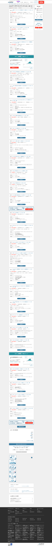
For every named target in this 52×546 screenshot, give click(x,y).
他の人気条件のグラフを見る (29, 440)
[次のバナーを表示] (31, 457)
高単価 (14, 449)
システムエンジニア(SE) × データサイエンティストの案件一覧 (27, 491)
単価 (36, 17)
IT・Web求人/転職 (35, 0)
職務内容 (27, 449)
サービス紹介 (21, 2)
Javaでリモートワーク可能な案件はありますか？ (15, 501)
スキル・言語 (40, 14)
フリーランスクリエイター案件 (40, 0)
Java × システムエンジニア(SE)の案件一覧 (14, 490)
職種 (36, 14)
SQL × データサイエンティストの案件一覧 (14, 491)
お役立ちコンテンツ (26, 2)
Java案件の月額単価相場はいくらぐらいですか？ (15, 498)
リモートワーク (21, 449)
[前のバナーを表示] (11, 457)
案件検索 (18, 2)
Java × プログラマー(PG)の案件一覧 (25, 490)
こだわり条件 (40, 17)
